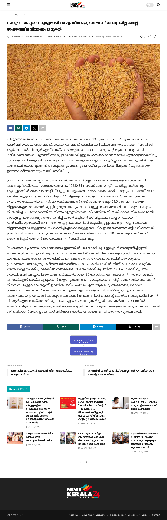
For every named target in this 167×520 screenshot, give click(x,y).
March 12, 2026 (88, 448)
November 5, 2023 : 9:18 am (62, 36)
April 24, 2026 (87, 423)
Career (145, 515)
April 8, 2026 (34, 445)
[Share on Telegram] (26, 128)
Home (9, 15)
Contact (156, 515)
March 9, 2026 (140, 451)
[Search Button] (158, 5)
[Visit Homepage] (78, 5)
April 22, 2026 (140, 413)
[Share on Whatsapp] (18, 128)
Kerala (26, 15)
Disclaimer (101, 515)
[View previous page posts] (80, 462)
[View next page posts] (86, 462)
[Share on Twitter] (34, 128)
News (18, 15)
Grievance (133, 515)
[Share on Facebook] (10, 128)
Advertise (87, 515)
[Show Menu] (8, 5)
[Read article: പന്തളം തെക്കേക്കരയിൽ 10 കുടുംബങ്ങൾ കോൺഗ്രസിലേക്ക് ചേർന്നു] (15, 438)
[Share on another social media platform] (42, 128)
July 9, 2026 (33, 427)
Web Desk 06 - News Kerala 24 (26, 36)
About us (73, 515)
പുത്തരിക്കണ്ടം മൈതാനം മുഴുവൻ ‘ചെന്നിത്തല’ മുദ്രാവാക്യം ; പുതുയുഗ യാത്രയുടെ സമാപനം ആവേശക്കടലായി (144, 440)
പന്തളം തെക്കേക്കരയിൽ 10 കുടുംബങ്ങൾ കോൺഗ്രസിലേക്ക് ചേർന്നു (40, 437)
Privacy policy (117, 515)
